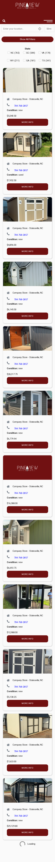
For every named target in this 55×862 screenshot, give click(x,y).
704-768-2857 (21, 105)
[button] (3, 20)
